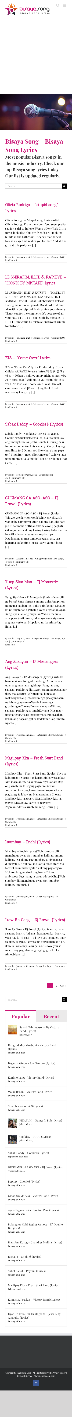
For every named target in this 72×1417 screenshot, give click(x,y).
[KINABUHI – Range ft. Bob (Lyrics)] (12, 1120)
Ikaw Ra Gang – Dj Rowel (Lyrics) (35, 919)
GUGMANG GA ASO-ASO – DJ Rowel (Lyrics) (35, 1167)
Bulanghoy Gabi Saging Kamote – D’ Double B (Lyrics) (35, 1226)
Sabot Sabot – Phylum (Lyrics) (27, 1271)
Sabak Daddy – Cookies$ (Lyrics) (34, 424)
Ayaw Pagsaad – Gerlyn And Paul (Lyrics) (33, 1210)
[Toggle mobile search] (58, 5)
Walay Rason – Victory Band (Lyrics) (30, 1092)
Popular (21, 1016)
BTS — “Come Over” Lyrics (28, 357)
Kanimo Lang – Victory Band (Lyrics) (31, 1077)
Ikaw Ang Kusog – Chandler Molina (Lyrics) (35, 1242)
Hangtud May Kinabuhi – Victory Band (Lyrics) (32, 1047)
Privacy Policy (59, 1372)
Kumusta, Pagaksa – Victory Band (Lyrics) (34, 1299)
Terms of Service (24, 1375)
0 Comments (59, 966)
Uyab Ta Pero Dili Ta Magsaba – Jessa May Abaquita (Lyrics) (34, 1315)
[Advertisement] (36, 56)
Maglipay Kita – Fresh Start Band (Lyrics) (33, 1285)
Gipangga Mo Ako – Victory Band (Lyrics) (33, 1196)
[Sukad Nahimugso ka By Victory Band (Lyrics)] (12, 1027)
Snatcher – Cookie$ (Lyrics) (25, 1106)
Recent (51, 1016)
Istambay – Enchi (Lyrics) (27, 841)
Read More (10, 260)
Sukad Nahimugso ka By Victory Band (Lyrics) (39, 1029)
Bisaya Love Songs (54, 558)
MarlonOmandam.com (44, 1375)
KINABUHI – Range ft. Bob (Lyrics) (40, 1120)
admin (11, 257)
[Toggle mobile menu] (65, 5)
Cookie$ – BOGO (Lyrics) (35, 1136)
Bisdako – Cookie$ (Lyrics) (24, 1256)
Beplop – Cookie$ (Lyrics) (24, 1181)
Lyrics (46, 257)
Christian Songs (55, 734)
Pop (49, 966)
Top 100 (8, 561)
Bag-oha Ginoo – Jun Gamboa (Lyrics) (31, 1063)
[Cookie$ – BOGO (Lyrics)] (12, 1137)
